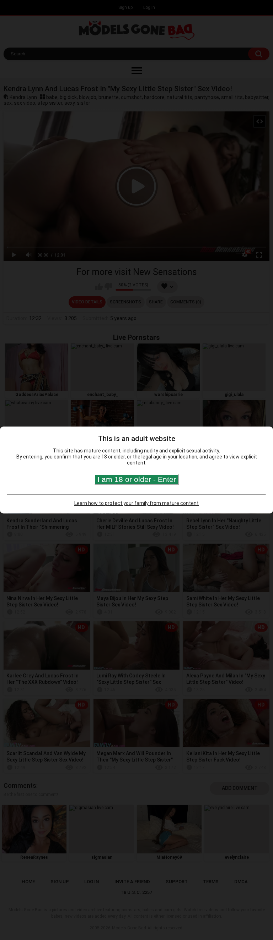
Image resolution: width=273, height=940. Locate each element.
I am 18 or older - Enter (136, 479)
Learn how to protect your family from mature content (136, 503)
